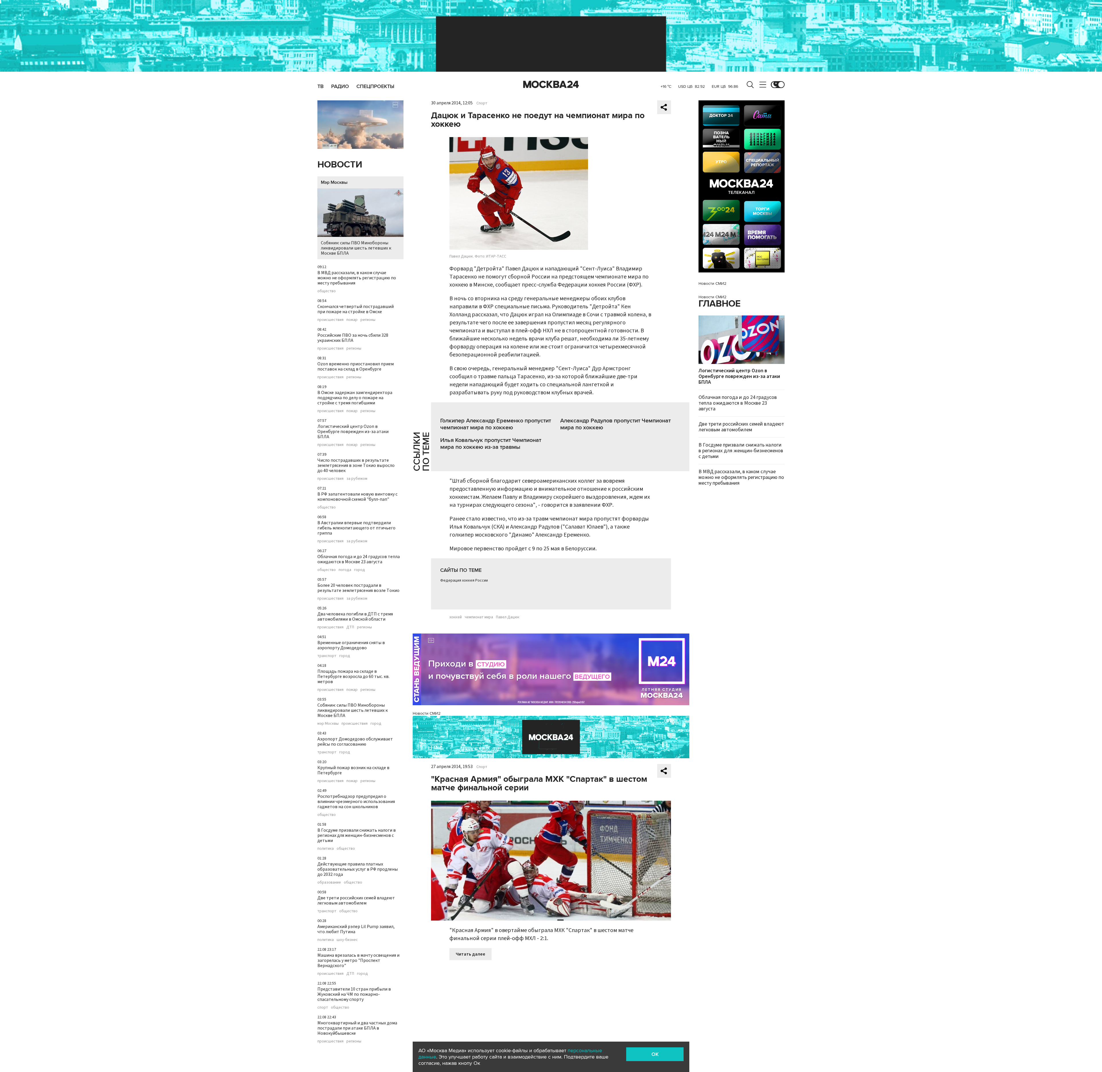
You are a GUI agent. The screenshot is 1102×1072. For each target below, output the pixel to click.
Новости (339, 164)
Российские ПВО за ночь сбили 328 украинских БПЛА (352, 338)
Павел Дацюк (507, 617)
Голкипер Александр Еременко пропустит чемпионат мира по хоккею (495, 424)
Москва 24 (551, 84)
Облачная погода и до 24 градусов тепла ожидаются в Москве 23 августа (358, 559)
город (359, 570)
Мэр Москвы (334, 182)
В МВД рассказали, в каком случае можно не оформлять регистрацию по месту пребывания (356, 278)
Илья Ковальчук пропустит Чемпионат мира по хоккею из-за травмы (490, 444)
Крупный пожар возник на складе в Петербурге (353, 770)
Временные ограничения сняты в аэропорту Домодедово (351, 645)
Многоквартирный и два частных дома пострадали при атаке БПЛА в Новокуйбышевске (357, 1028)
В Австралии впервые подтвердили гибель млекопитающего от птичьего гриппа (356, 528)
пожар (352, 320)
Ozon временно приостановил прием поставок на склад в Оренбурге (355, 366)
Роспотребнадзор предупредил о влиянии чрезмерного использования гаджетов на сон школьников (356, 801)
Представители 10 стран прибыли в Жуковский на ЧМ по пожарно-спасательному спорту (354, 994)
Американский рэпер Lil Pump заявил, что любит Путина (356, 929)
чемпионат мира (479, 617)
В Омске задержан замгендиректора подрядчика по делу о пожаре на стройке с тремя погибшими (354, 397)
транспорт (326, 656)
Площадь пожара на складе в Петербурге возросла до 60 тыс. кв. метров (353, 676)
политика (325, 849)
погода (345, 570)
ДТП (350, 627)
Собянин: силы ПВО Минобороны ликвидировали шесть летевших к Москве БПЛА (356, 248)
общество (326, 291)
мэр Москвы (328, 724)
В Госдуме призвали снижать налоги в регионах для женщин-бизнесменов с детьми (356, 835)
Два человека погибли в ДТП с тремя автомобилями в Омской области (355, 616)
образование (329, 882)
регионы (367, 320)
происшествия (330, 320)
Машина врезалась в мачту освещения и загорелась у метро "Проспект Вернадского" (358, 960)
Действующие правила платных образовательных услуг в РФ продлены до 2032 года (357, 869)
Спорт (481, 103)
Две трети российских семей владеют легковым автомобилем (356, 900)
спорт (322, 1007)
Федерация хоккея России (464, 580)
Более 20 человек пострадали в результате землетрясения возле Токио (358, 588)
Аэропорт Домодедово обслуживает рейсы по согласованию (355, 741)
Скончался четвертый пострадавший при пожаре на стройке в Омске (355, 309)
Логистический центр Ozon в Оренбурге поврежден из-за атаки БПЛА (353, 431)
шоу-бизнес (347, 940)
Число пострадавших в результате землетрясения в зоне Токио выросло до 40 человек (356, 465)
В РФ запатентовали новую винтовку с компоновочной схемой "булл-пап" (357, 496)
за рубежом (356, 479)
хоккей (455, 617)
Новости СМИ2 (427, 713)
